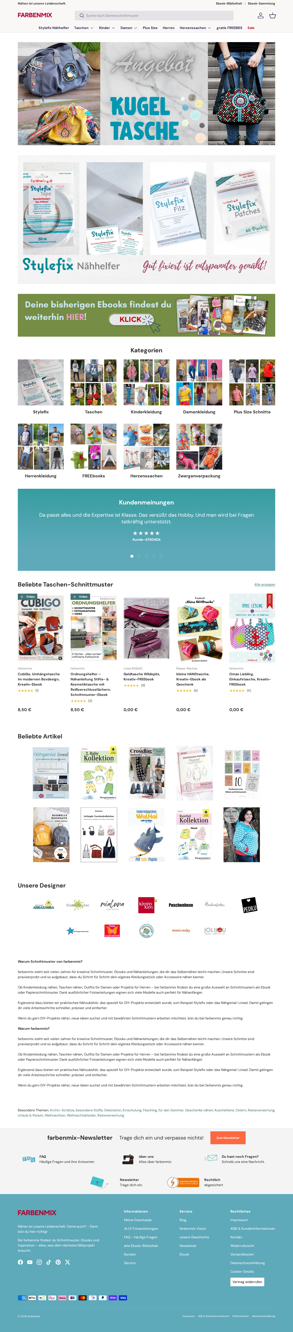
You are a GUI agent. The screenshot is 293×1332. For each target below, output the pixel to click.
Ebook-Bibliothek (229, 3)
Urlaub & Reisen (30, 1115)
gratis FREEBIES (229, 28)
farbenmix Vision (193, 1228)
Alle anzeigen (264, 584)
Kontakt (130, 1254)
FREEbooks (93, 476)
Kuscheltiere (224, 1110)
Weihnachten (55, 1115)
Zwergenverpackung (199, 476)
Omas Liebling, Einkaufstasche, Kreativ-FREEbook (250, 679)
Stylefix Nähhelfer (54, 28)
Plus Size (150, 28)
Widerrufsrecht (242, 1245)
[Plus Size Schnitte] (252, 382)
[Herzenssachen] (146, 447)
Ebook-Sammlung (261, 3)
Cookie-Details (242, 1271)
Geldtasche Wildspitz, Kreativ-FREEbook (142, 676)
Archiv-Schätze (62, 1110)
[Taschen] (93, 382)
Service (130, 1263)
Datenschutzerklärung (247, 1263)
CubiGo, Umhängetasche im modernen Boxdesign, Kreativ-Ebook (39, 679)
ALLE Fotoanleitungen (141, 1228)
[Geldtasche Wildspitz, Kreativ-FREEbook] (146, 628)
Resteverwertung (261, 1110)
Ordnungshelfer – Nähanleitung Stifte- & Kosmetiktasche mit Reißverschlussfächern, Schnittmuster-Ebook (91, 684)
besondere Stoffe (89, 1110)
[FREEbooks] (93, 447)
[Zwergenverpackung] (199, 447)
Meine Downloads (138, 1220)
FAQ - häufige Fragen (140, 1237)
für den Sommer (171, 1110)
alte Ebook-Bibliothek (141, 1245)
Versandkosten (242, 1254)
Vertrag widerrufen (247, 1282)
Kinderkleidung (146, 412)
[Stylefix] (41, 382)
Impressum (239, 1220)
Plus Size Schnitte (252, 412)
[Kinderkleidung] (146, 382)
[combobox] (154, 15)
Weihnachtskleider (81, 1115)
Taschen (81, 28)
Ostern (241, 1110)
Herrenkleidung (41, 476)
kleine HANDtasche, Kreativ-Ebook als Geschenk (193, 679)
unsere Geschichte (194, 1237)
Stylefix (41, 412)
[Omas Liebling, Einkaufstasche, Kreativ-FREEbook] (252, 628)
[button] (272, 15)
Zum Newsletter (228, 1138)
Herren (169, 28)
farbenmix (34, 1316)
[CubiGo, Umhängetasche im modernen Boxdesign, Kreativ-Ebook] (41, 628)
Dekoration (112, 1110)
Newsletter (188, 1245)
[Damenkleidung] (199, 382)
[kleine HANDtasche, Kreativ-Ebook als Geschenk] (199, 628)
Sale (251, 28)
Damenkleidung (199, 412)
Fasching (150, 1110)
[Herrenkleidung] (41, 447)
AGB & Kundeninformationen (252, 1228)
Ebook (184, 1254)
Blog (183, 1220)
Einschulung (132, 1110)
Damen (126, 28)
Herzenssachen (193, 28)
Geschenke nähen (199, 1110)
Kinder (104, 28)
